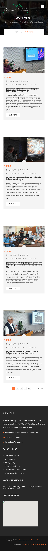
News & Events (10, 459)
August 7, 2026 (12, 170)
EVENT (8, 77)
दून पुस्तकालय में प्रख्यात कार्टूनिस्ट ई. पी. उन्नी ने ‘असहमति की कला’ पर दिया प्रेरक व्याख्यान (22, 352)
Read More (13, 115)
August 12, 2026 (12, 81)
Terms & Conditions (12, 466)
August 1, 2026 (12, 344)
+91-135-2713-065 (13, 437)
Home (17, 32)
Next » (40, 388)
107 (29, 388)
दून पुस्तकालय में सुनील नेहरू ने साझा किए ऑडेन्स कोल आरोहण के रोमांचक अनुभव (23, 178)
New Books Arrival (12, 456)
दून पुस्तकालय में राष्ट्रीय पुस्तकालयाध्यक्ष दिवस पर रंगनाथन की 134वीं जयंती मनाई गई (22, 90)
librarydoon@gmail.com (14, 442)
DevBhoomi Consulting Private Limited (33, 545)
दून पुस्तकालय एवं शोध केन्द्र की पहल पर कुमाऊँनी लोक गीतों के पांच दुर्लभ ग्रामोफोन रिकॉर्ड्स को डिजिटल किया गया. (24, 265)
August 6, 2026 (12, 255)
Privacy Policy (10, 463)
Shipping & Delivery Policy (14, 473)
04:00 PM (24, 255)
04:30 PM (24, 170)
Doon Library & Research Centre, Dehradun (21, 84)
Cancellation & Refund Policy (15, 470)
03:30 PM (25, 81)
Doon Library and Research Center (30, 540)
